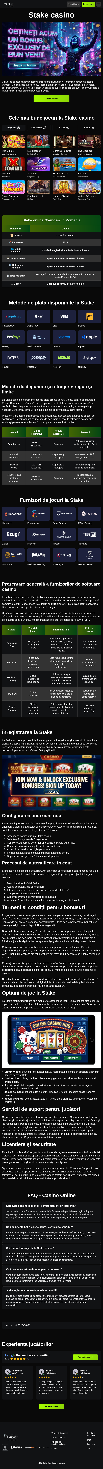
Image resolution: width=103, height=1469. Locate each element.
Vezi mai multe (51, 1406)
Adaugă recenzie (85, 1357)
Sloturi (87, 128)
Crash (62, 128)
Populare (11, 128)
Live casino (36, 128)
